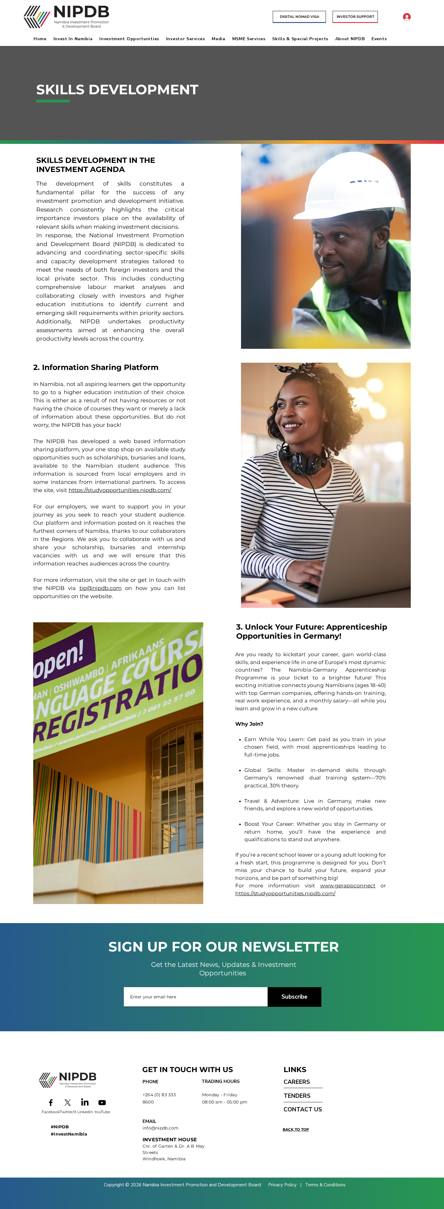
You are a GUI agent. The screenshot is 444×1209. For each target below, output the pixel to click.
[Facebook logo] (50, 1102)
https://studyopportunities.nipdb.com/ (120, 490)
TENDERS (297, 1096)
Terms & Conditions (325, 1185)
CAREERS (297, 1082)
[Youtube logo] (102, 1102)
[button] (75, 39)
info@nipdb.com (161, 1128)
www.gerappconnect (347, 886)
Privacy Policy (283, 1185)
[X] (67, 1102)
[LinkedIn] (84, 1102)
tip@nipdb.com (100, 588)
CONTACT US (303, 1109)
